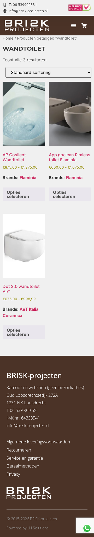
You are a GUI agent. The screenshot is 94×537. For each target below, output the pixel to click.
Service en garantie (25, 458)
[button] (74, 25)
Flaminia (28, 177)
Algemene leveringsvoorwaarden (38, 442)
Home (8, 38)
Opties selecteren (18, 194)
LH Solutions (38, 527)
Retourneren (19, 450)
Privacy (13, 474)
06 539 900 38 (23, 410)
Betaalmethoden (23, 466)
